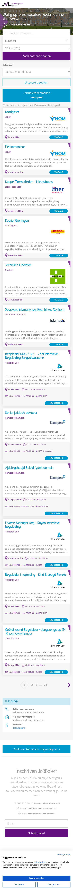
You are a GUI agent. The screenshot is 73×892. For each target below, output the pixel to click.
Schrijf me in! (36, 833)
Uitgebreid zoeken (36, 83)
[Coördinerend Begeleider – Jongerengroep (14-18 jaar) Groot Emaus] (36, 650)
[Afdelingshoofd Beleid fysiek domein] (36, 489)
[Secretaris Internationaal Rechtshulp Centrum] (36, 326)
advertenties (39, 862)
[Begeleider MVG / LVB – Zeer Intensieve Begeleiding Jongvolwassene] (36, 378)
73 (45, 685)
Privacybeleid (63, 854)
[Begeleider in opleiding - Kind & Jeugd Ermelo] (36, 596)
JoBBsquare (19, 728)
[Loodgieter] (36, 124)
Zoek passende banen (36, 56)
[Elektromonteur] (36, 159)
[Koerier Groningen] (36, 237)
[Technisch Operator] (36, 282)
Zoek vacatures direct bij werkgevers (36, 749)
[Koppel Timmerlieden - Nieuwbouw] (36, 195)
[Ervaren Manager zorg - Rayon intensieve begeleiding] (36, 543)
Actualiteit (8, 65)
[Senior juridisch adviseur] (36, 434)
